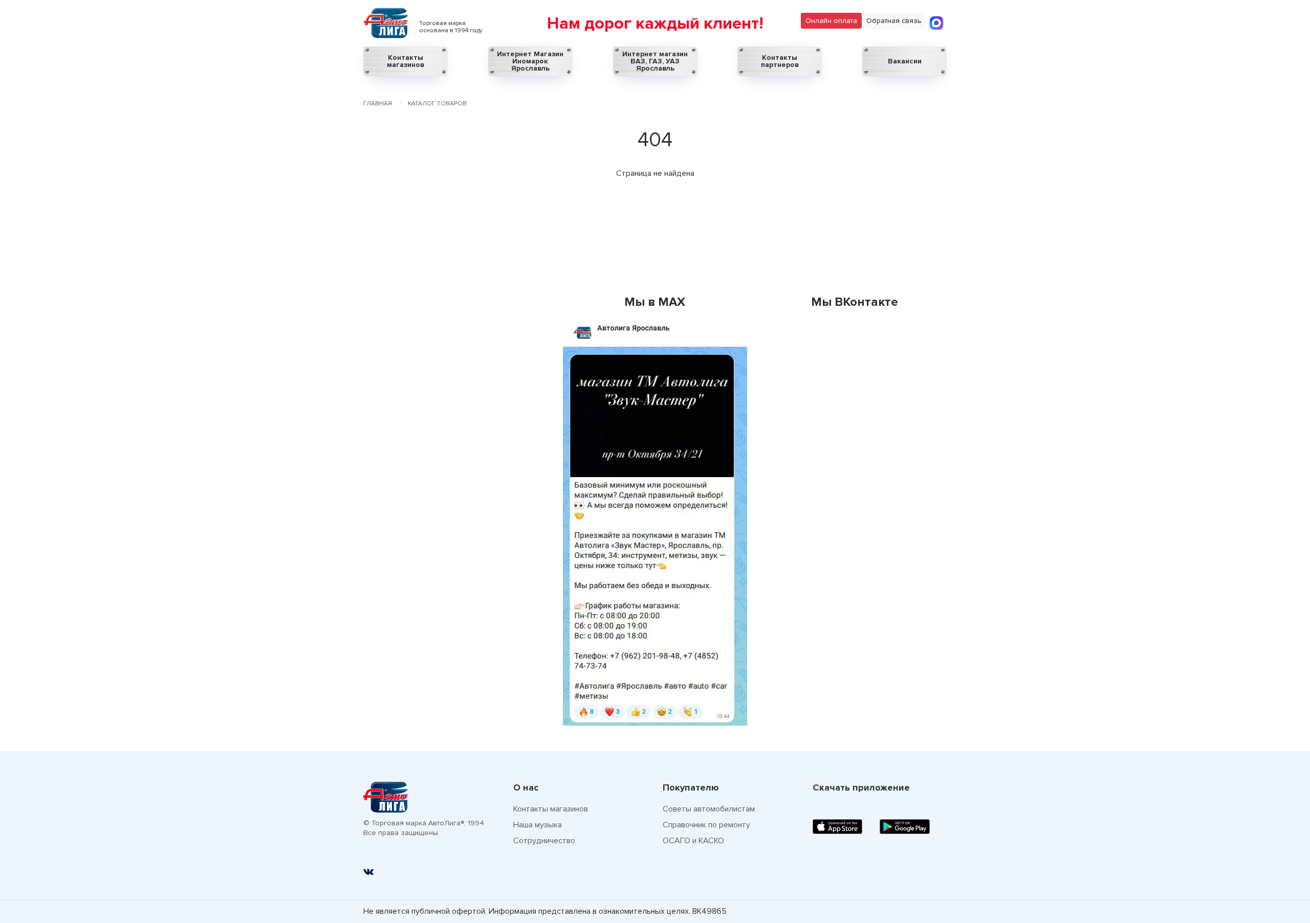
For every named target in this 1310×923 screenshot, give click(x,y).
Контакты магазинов (405, 61)
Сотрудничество (544, 841)
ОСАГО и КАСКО (693, 841)
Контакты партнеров (780, 61)
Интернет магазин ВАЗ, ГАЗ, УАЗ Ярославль (655, 61)
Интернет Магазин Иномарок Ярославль (530, 61)
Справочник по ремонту (706, 825)
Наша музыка (537, 825)
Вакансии (905, 61)
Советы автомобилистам (709, 809)
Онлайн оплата (831, 20)
